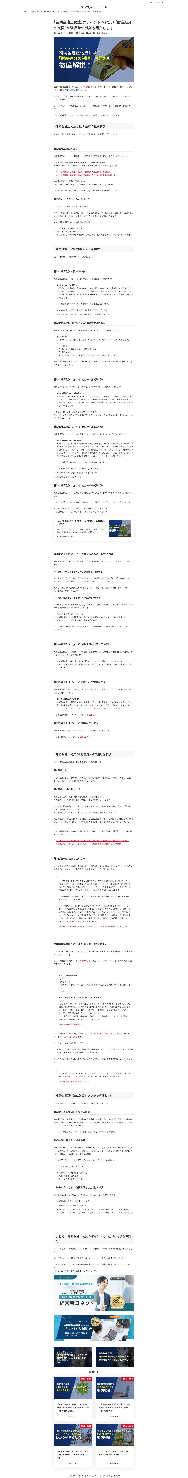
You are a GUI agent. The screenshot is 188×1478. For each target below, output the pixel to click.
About (151, 2)
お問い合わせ (159, 2)
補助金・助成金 (101, 33)
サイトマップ (115, 1476)
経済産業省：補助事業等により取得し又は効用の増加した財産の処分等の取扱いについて (92, 840)
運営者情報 (106, 1476)
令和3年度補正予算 (87, 87)
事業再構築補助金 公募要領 (69, 1024)
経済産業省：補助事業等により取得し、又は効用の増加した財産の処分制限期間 (89, 843)
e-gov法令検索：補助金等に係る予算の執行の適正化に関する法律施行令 (85, 175)
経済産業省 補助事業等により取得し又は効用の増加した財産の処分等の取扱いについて (91, 926)
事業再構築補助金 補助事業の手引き (72, 1081)
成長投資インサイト (94, 7)
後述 (90, 714)
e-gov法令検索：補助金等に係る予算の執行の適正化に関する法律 (83, 171)
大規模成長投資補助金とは (77, 1476)
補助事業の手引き (101, 1033)
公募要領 (81, 961)
